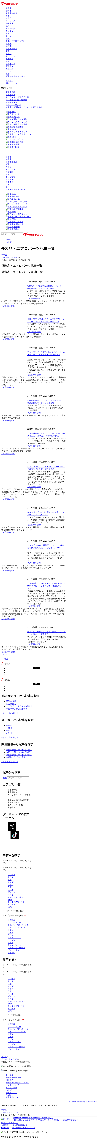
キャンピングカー (15, 945)
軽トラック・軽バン (16, 948)
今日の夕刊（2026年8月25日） (19, 755)
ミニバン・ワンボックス (18, 925)
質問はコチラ (11, 1088)
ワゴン (10, 935)
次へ (8, 654)
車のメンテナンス (13, 105)
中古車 (8, 8)
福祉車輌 (11, 953)
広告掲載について (13, 1097)
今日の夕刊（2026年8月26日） (19, 752)
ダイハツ (11, 892)
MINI (10, 907)
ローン (8, 36)
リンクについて (12, 1085)
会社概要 (9, 1075)
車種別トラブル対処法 (15, 757)
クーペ (10, 933)
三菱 (9, 887)
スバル (10, 890)
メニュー (9, 81)
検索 (5, 778)
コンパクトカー (14, 922)
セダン (10, 930)
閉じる (15, 713)
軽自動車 (11, 920)
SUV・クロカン (14, 938)
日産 (8, 730)
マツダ (10, 885)
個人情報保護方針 (13, 1078)
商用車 (10, 943)
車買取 (8, 18)
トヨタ (9, 728)
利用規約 (9, 1080)
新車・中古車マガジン (15, 41)
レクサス (10, 725)
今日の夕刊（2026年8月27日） (19, 750)
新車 (8, 16)
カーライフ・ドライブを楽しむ (19, 97)
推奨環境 (5, 1125)
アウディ (11, 904)
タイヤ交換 (10, 28)
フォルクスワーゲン (16, 902)
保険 (8, 39)
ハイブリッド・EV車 (17, 928)
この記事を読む (34, 299)
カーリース (10, 21)
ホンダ (9, 733)
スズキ (10, 895)
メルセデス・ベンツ (16, 897)
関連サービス (11, 83)
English (8, 240)
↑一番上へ (5, 659)
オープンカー (13, 940)
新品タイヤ (10, 31)
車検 (8, 26)
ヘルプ (8, 242)
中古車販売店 (11, 13)
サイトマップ (11, 1093)
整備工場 (9, 23)
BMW (10, 900)
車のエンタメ (11, 102)
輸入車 (8, 11)
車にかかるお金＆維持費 (16, 100)
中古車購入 (10, 95)
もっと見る (6, 713)
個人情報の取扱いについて (17, 1083)
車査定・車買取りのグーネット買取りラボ (24, 107)
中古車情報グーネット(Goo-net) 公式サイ (83, 1102)
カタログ (9, 33)
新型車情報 (10, 92)
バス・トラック (14, 950)
